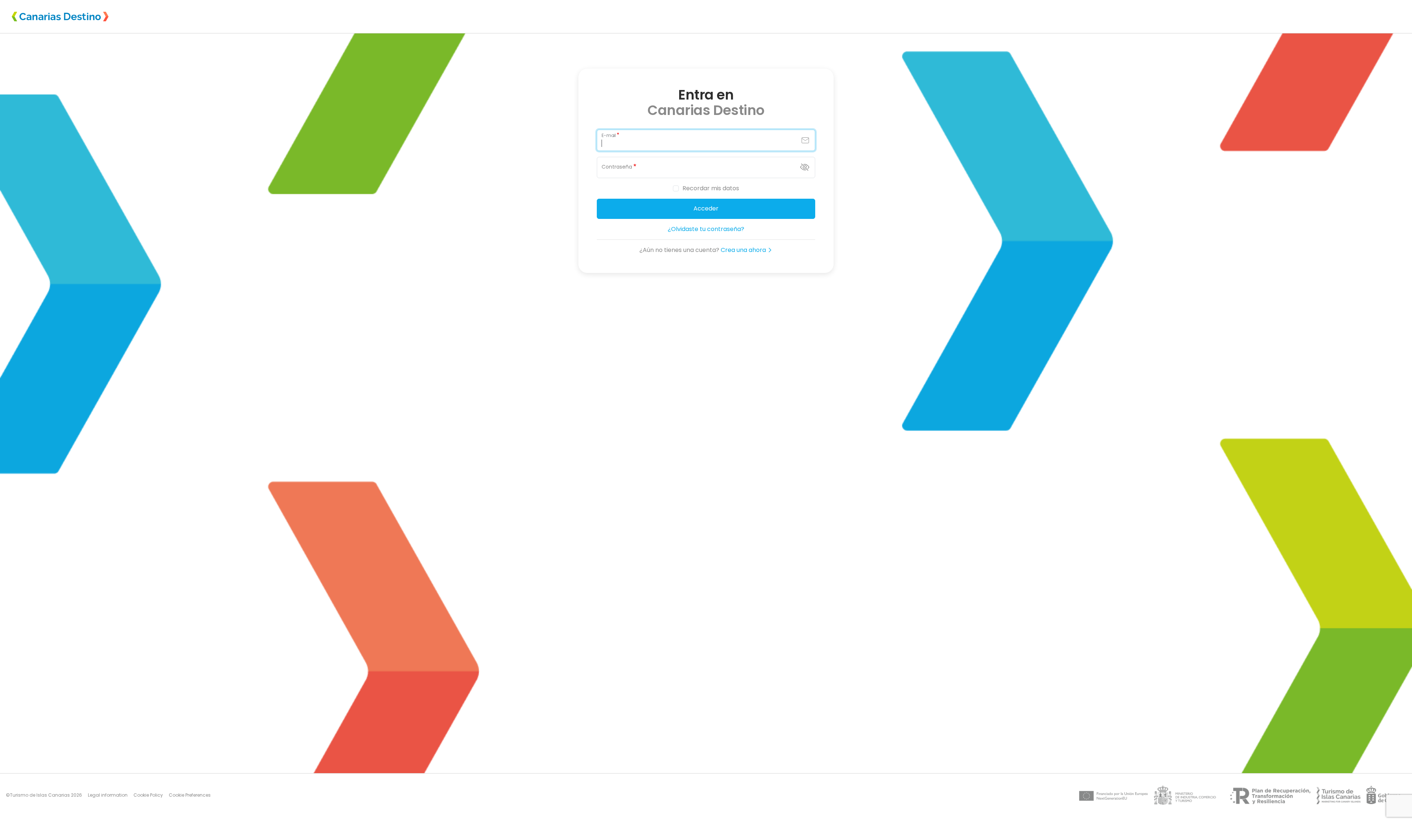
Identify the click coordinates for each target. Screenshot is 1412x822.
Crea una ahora (744, 250)
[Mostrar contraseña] (804, 167)
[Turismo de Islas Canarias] (1338, 795)
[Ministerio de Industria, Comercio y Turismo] (1187, 795)
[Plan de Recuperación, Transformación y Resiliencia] (1269, 795)
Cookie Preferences (190, 795)
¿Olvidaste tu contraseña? (706, 229)
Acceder (706, 208)
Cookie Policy (148, 795)
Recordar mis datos (710, 188)
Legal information (108, 795)
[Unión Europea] (1113, 795)
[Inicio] (60, 16)
